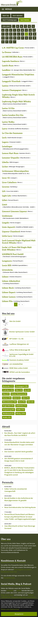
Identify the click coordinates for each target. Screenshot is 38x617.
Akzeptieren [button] (19, 614)
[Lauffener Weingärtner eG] (5, 344)
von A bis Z (6, 26)
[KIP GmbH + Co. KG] (5, 339)
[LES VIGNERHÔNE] (5, 364)
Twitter (19, 590)
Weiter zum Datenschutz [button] (10, 609)
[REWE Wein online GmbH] (5, 368)
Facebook (10, 590)
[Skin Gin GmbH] (5, 321)
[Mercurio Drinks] (18, 3)
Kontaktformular (9, 578)
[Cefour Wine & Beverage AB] (5, 350)
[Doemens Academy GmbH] (5, 360)
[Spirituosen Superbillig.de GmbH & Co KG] (5, 355)
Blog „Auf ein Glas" (7, 595)
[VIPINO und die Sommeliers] (5, 372)
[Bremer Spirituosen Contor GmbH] (5, 332)
